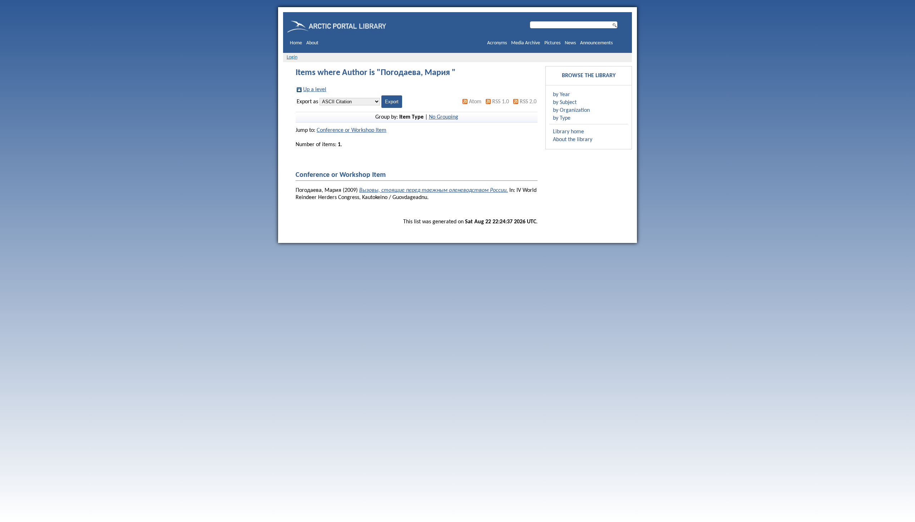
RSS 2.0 (528, 102)
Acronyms (497, 43)
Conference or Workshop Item (351, 130)
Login (292, 57)
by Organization (571, 110)
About (312, 43)
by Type (561, 118)
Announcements (596, 43)
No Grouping (443, 117)
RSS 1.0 (500, 102)
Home (296, 43)
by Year (561, 95)
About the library (572, 140)
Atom (475, 102)
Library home (568, 132)
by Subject (565, 102)
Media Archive (525, 43)
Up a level (314, 90)
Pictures (552, 43)
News (570, 43)
